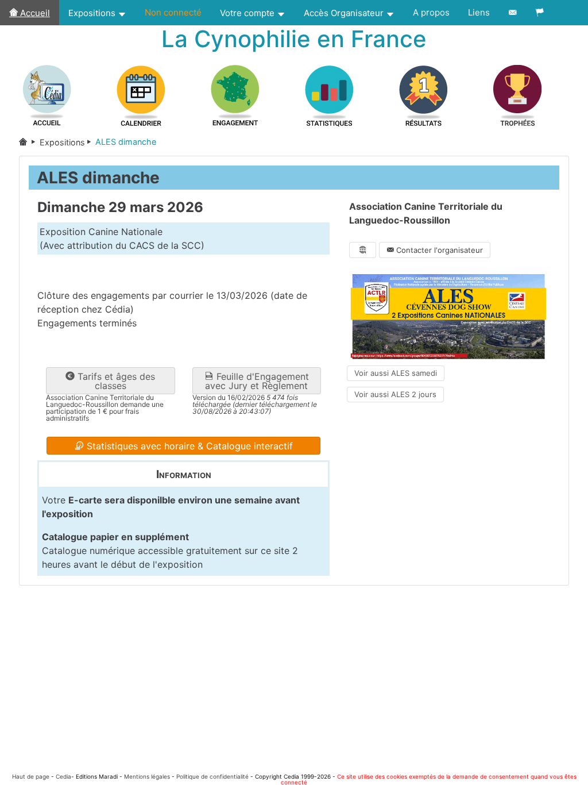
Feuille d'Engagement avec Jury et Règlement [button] (257, 381)
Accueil (34, 12)
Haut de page (30, 776)
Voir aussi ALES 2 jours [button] (395, 394)
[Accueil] (29, 142)
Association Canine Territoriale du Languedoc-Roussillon (425, 213)
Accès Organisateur (345, 12)
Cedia (63, 776)
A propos (431, 12)
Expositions (93, 12)
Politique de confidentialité (212, 776)
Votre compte (248, 12)
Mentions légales (147, 776)
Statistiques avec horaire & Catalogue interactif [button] (188, 446)
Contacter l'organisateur (438, 250)
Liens (479, 12)
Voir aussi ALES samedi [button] (395, 373)
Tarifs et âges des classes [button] (115, 381)
